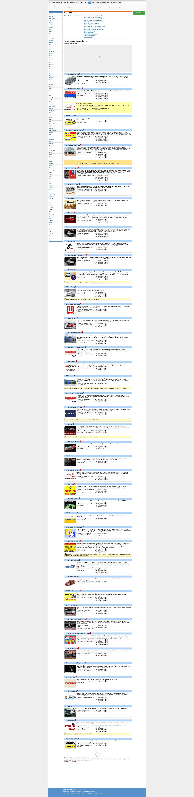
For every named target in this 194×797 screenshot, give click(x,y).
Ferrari (51, 64)
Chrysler (51, 40)
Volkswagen (52, 209)
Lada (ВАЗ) (52, 104)
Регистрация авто (97, 7)
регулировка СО (88, 37)
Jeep (50, 99)
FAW (50, 62)
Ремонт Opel (67, 15)
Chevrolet (51, 38)
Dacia (50, 44)
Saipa (50, 176)
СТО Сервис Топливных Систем (76, 619)
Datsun (51, 53)
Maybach (51, 126)
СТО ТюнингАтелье (72, 648)
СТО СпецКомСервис (72, 74)
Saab (50, 174)
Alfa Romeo (52, 16)
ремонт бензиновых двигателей (92, 21)
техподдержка (72, 791)
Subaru (51, 196)
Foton (50, 71)
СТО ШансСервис (71, 227)
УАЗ (50, 240)
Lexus (50, 112)
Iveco (50, 93)
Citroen (51, 42)
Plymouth (51, 156)
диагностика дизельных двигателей (93, 15)
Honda (51, 82)
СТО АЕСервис (70, 361)
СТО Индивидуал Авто (73, 470)
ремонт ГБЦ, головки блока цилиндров (94, 29)
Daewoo (51, 47)
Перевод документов (68, 7)
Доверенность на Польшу (114, 7)
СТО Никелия (70, 269)
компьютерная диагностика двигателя (93, 20)
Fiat (50, 66)
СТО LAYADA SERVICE (73, 145)
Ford (50, 68)
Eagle (50, 60)
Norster (51, 145)
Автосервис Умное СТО (73, 738)
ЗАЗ (50, 227)
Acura (50, 14)
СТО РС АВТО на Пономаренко (75, 347)
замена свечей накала (89, 35)
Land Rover (52, 110)
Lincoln (51, 117)
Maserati (51, 123)
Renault (51, 167)
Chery (50, 36)
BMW (50, 25)
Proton (51, 163)
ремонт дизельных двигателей (92, 23)
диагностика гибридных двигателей (93, 18)
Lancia (51, 108)
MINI (50, 137)
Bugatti (51, 27)
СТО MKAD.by (70, 198)
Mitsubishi (51, 139)
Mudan (51, 141)
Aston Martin (52, 18)
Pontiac (51, 159)
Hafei (50, 79)
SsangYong (52, 194)
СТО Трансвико (70, 677)
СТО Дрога (69, 424)
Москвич (51, 235)
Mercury (51, 132)
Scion (50, 183)
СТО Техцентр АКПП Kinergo (74, 407)
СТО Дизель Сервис (72, 498)
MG (50, 134)
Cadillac (51, 33)
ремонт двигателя (77, 15)
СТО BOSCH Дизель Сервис (74, 130)
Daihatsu (51, 51)
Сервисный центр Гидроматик (75, 662)
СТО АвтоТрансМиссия (73, 591)
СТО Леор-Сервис (71, 605)
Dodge (51, 55)
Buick (50, 29)
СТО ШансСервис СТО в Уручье (75, 255)
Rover (50, 172)
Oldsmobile (52, 150)
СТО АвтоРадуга (71, 318)
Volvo (50, 211)
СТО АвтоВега (70, 720)
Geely (50, 73)
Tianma (51, 205)
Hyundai (51, 86)
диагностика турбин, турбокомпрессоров (94, 26)
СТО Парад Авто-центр (73, 304)
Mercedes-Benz (53, 130)
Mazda (51, 128)
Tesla (50, 203)
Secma (51, 187)
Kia (50, 101)
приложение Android (88, 791)
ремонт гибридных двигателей (92, 24)
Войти (56, 7)
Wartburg (51, 213)
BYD (50, 31)
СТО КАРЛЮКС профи (73, 541)
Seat (50, 185)
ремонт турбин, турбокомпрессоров (93, 27)
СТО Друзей (69, 212)
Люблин (51, 233)
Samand (51, 178)
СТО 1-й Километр (71, 691)
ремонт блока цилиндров (90, 31)
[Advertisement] (139, 38)
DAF (50, 49)
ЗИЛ (50, 229)
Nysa (50, 148)
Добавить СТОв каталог (139, 13)
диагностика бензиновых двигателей (93, 17)
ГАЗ (50, 224)
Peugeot (51, 154)
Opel (50, 152)
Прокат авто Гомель (83, 7)
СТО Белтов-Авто (71, 513)
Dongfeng (51, 57)
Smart (50, 192)
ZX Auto (51, 220)
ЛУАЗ (50, 231)
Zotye (50, 218)
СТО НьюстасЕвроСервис (74, 332)
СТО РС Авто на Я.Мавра (73, 88)
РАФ (50, 238)
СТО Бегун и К (70, 241)
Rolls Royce (52, 170)
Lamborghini (52, 106)
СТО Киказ (69, 706)
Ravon (51, 165)
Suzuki (51, 198)
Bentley (51, 22)
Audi (50, 20)
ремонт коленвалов (89, 32)
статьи (93, 791)
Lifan (50, 115)
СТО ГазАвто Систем (72, 560)
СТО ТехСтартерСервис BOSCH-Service (78, 633)
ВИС (50, 222)
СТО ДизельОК (70, 116)
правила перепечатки (79, 791)
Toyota (51, 207)
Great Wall (51, 77)
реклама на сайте (66, 791)
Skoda (50, 189)
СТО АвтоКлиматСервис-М (74, 527)
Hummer (51, 84)
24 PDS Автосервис (72, 168)
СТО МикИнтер (70, 287)
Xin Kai (51, 216)
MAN (50, 121)
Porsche (51, 161)
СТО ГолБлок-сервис (72, 184)
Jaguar (51, 97)
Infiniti (50, 88)
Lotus (50, 119)
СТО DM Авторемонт (72, 576)
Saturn (51, 181)
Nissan (51, 143)
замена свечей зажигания (90, 34)
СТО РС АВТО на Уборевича (74, 393)
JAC (50, 95)
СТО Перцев (70, 456)
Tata (50, 200)
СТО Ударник (70, 484)
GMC (50, 75)
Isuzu (50, 90)
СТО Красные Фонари (72, 441)
